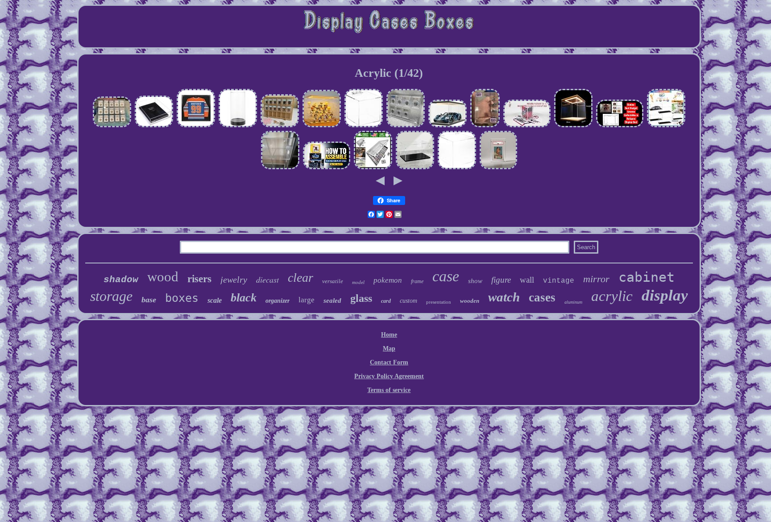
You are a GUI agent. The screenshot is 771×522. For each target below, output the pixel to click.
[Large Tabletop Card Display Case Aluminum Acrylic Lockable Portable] (373, 168)
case (445, 276)
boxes (182, 298)
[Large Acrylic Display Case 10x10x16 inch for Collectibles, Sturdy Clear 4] (280, 168)
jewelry (233, 279)
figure (501, 279)
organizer (277, 300)
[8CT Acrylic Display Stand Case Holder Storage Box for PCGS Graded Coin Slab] (406, 126)
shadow (121, 280)
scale (214, 300)
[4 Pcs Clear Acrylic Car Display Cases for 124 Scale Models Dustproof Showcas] (666, 126)
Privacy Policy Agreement (389, 376)
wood (162, 276)
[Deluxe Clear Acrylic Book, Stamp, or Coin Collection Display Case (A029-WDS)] (154, 126)
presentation (438, 302)
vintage (558, 281)
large (306, 300)
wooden (469, 300)
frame (417, 281)
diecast (267, 279)
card (386, 301)
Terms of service (388, 390)
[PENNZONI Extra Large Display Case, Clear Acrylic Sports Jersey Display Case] (196, 126)
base (148, 299)
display (665, 295)
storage (111, 296)
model (358, 282)
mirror (596, 278)
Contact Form (389, 362)
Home (389, 334)
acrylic (612, 296)
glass (361, 298)
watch (504, 297)
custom (408, 300)
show (475, 280)
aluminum (573, 302)
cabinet (646, 277)
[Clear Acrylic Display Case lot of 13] (485, 126)
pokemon (387, 280)
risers (199, 278)
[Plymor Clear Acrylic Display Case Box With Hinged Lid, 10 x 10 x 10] (457, 168)
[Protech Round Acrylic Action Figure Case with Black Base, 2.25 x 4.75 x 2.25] (238, 126)
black (244, 297)
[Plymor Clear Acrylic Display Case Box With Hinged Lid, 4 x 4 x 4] (364, 126)
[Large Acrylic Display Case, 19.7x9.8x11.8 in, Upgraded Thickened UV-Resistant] (415, 168)
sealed (332, 300)
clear (300, 277)
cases (542, 297)
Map (389, 348)
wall (527, 279)
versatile (332, 281)
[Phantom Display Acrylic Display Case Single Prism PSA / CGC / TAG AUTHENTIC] (498, 168)
